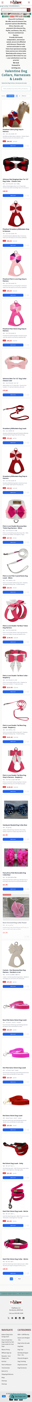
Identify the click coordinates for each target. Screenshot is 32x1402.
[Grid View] (17, 96)
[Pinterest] (12, 1318)
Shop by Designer (23, 1358)
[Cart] (29, 2)
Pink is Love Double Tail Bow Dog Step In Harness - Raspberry (14, 776)
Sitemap (4, 1381)
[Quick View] (28, 145)
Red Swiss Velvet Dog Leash (12, 1116)
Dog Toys (20, 1349)
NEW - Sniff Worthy (23, 1334)
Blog (3, 1377)
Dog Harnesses (22, 1368)
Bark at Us (5, 1371)
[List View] (19, 96)
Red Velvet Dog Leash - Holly (13, 1163)
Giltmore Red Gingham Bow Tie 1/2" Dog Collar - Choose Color (16, 180)
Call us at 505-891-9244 (16, 1313)
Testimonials (6, 1368)
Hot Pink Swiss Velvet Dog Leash (14, 1068)
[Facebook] (16, 1318)
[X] (8, 1318)
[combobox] (16, 10)
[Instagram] (19, 1318)
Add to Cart (13, 145)
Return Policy (6, 1349)
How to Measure (6, 1364)
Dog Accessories (22, 1364)
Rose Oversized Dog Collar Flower (15, 923)
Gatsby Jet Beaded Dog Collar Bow (15, 825)
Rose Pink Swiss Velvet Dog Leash (15, 1020)
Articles (4, 1361)
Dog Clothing (22, 1361)
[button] (16, 14)
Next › (19, 1279)
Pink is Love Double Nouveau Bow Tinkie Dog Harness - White (15, 527)
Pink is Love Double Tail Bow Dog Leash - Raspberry (14, 726)
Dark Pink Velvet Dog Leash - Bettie (15, 1211)
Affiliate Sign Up (6, 1353)
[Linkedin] (23, 1318)
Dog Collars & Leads (24, 1343)
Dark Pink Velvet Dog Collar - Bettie (15, 1259)
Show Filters (11, 95)
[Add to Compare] (25, 145)
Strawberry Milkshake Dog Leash (14, 428)
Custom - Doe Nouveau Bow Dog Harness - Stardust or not (14, 971)
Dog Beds (20, 1346)
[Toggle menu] (2, 2)
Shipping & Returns (7, 1374)
